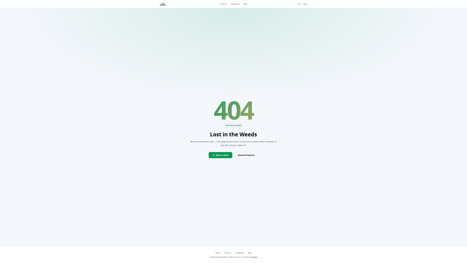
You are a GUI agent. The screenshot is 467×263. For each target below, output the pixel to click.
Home (218, 253)
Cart (299, 4)
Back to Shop (222, 155)
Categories (239, 253)
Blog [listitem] (245, 4)
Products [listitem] (223, 4)
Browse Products (246, 155)
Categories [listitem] (235, 4)
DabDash (254, 257)
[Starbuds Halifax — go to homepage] (163, 4)
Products (227, 253)
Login (305, 4)
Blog (249, 253)
